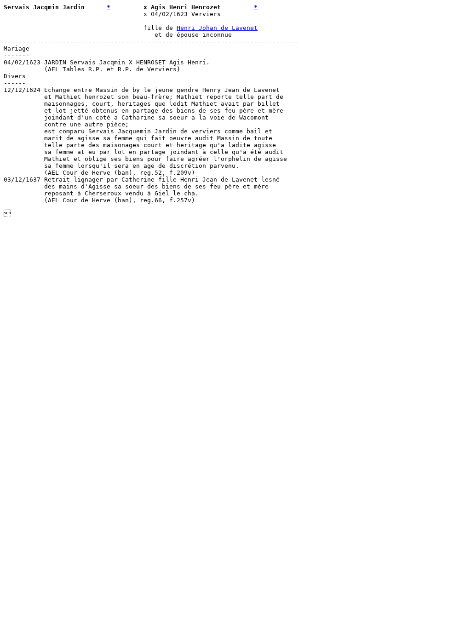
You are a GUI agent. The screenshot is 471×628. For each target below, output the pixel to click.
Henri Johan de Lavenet (217, 27)
